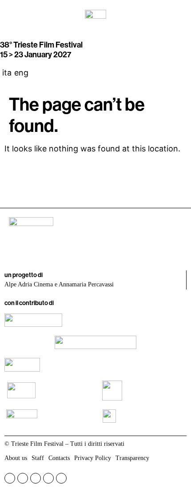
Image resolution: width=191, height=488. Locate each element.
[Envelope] (61, 478)
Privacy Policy (92, 458)
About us (15, 458)
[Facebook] (9, 478)
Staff (38, 458)
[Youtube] (35, 478)
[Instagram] (22, 478)
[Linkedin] (48, 478)
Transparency (132, 458)
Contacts (59, 458)
